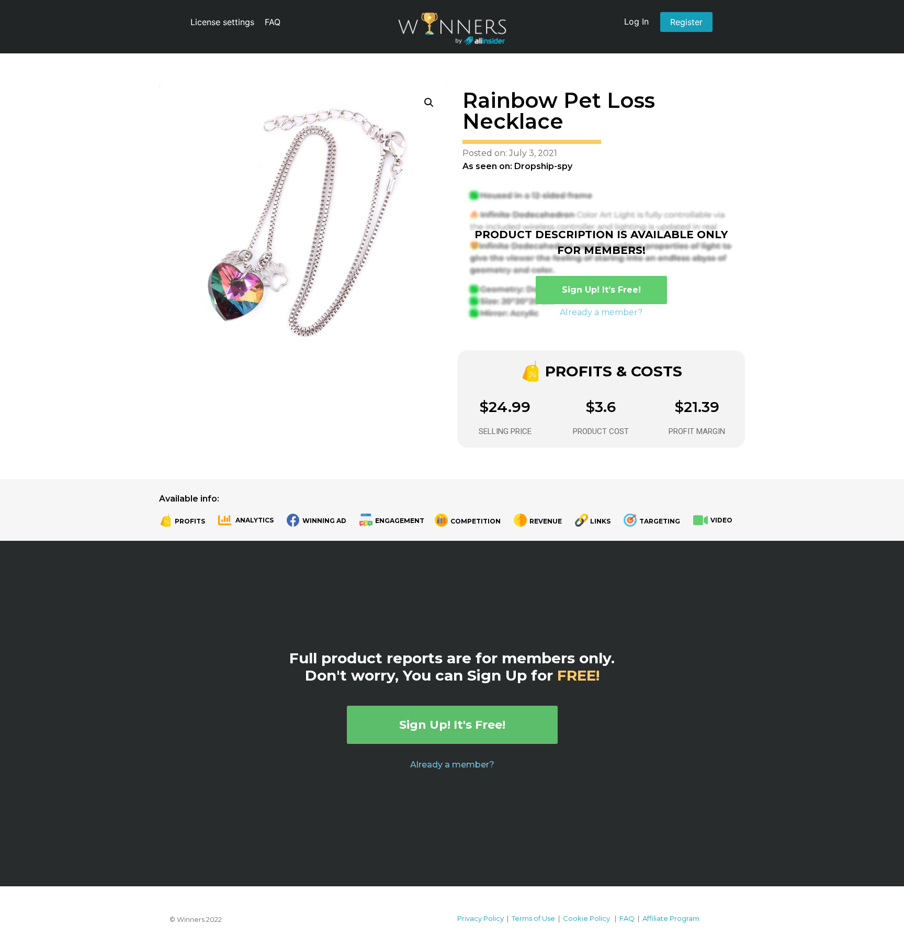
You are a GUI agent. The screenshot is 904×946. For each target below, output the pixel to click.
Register (686, 22)
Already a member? (601, 312)
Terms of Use (533, 918)
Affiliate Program (670, 918)
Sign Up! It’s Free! (601, 290)
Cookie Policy (586, 918)
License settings (222, 22)
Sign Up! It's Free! (452, 725)
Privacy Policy (480, 918)
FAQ (272, 22)
